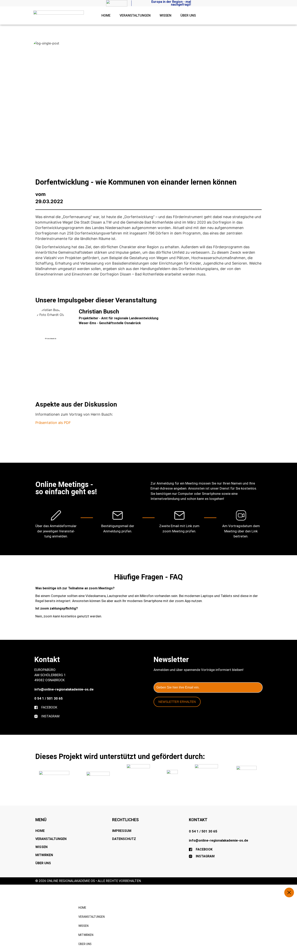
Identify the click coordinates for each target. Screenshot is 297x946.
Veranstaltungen (135, 15)
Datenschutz (124, 839)
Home (106, 15)
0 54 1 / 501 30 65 (48, 698)
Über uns (188, 15)
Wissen (165, 15)
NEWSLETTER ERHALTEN (177, 701)
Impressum (121, 831)
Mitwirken (44, 855)
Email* (158, 680)
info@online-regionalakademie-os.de (64, 689)
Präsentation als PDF (53, 422)
